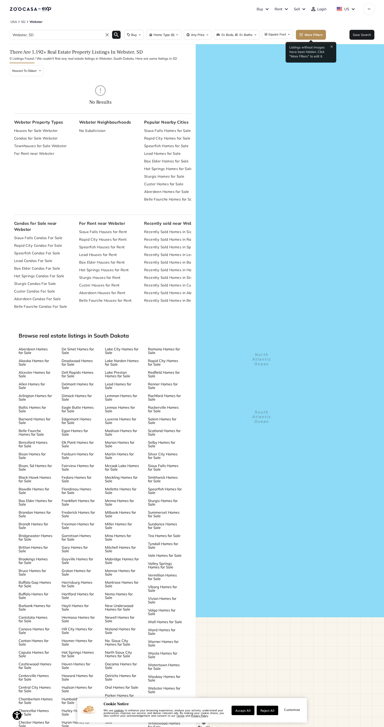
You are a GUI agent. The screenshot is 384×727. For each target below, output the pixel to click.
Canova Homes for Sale (34, 631)
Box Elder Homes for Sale (166, 161)
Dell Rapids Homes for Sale (77, 374)
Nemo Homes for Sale (119, 596)
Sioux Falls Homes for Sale (167, 130)
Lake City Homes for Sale (122, 351)
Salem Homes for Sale (162, 421)
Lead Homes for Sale (162, 153)
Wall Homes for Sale (165, 622)
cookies (119, 710)
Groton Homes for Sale (76, 572)
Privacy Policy (199, 716)
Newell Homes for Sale (120, 619)
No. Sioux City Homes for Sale (117, 642)
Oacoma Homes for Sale (121, 666)
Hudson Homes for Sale (77, 689)
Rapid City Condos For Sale (38, 245)
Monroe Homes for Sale (120, 572)
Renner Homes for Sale (163, 386)
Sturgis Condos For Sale (35, 283)
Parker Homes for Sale (119, 697)
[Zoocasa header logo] (30, 9)
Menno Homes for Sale (119, 502)
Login (321, 9)
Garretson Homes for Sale (76, 537)
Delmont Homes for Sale (78, 386)
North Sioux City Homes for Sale (118, 654)
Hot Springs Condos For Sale (39, 276)
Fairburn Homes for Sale (78, 456)
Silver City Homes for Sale (163, 456)
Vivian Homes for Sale (162, 600)
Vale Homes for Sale (165, 555)
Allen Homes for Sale (32, 386)
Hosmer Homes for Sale (77, 642)
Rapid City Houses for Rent (103, 239)
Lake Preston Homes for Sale (117, 374)
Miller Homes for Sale (118, 526)
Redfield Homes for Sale (164, 374)
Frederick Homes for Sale (78, 514)
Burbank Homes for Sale (35, 607)
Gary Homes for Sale (75, 549)
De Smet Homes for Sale (78, 351)
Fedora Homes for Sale (76, 479)
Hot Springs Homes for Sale (168, 168)
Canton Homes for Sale (34, 642)
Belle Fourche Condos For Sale (40, 306)
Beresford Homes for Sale (33, 444)
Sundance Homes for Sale (162, 526)
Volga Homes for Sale (162, 612)
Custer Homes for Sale (163, 184)
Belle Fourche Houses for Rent (105, 300)
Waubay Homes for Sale (164, 678)
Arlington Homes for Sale (35, 397)
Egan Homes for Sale (75, 432)
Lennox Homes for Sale (120, 409)
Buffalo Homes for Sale (33, 596)
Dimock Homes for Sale (77, 397)
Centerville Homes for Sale (34, 677)
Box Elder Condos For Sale (37, 268)
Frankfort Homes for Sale (78, 502)
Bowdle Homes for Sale (34, 491)
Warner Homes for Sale (163, 643)
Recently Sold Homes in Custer (171, 285)
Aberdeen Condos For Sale (37, 299)
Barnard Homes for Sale (34, 421)
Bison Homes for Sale (32, 456)
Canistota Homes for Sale (33, 619)
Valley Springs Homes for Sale (160, 565)
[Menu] (369, 9)
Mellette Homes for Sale (121, 491)
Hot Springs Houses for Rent (104, 270)
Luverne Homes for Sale (120, 421)
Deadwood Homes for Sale (77, 362)
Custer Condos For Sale (34, 291)
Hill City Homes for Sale (77, 631)
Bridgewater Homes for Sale (35, 537)
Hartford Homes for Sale (78, 596)
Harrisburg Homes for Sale (77, 584)
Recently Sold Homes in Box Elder (172, 262)
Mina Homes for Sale (118, 537)
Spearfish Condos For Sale (37, 253)
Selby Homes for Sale (161, 444)
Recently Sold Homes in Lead (169, 254)
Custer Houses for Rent (99, 285)
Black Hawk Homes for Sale (35, 479)
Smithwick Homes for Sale (163, 479)
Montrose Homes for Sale (122, 584)
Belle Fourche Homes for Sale (169, 199)
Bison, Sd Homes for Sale (35, 467)
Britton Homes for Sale (33, 549)
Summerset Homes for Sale (164, 514)
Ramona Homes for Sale (164, 351)
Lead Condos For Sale (33, 260)
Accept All (243, 710)
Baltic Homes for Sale (32, 409)
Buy (260, 9)
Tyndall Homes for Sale (163, 545)
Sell (297, 9)
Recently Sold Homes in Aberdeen (172, 292)
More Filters (314, 35)
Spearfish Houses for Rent (102, 247)
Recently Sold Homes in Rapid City (172, 239)
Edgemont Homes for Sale (76, 421)
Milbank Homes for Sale (120, 514)
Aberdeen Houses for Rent (102, 292)
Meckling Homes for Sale (121, 479)
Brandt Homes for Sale (33, 526)
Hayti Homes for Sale (75, 607)
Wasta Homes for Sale (162, 655)
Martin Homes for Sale (119, 456)
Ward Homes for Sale (162, 632)
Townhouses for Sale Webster (40, 146)
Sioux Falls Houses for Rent (103, 231)
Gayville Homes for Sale (77, 561)
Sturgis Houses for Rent (100, 277)
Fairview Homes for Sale (78, 467)
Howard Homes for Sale (77, 677)
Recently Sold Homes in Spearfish (172, 247)
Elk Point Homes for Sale (78, 444)
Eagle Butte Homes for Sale (78, 409)
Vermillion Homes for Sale (162, 577)
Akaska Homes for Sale (34, 362)
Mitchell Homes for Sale (120, 549)
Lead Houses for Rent (98, 254)
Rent (278, 9)
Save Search (362, 35)
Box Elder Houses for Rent (102, 262)
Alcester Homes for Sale (34, 374)
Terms (180, 716)
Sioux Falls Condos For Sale (38, 238)
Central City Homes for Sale (35, 689)
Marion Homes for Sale (120, 444)
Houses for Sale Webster (36, 130)
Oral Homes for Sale (121, 687)
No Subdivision (92, 130)
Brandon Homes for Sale (35, 514)
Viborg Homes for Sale (162, 589)
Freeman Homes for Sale (78, 526)
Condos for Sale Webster (36, 138)
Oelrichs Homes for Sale (120, 677)
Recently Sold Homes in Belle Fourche (172, 300)
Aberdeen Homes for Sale (166, 191)
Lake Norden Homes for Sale (122, 362)
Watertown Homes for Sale (164, 667)
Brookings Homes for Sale (33, 561)
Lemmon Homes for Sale (121, 397)
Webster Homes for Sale (164, 690)
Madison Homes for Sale (121, 432)
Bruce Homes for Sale (32, 572)
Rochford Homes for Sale (164, 397)
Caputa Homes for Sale (34, 654)
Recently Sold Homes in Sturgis (171, 277)
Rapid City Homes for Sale (167, 138)
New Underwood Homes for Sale (119, 607)
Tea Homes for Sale (164, 535)
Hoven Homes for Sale (76, 666)
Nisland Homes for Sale (120, 631)
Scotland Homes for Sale (164, 432)
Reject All (267, 710)
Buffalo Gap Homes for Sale (35, 584)
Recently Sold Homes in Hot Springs (172, 270)
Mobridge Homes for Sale (122, 561)
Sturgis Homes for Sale (164, 176)
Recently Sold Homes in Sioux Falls (172, 231)
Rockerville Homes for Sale (163, 409)
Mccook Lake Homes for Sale (122, 467)
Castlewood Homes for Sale (35, 666)
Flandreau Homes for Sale (76, 491)
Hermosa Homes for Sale (78, 619)
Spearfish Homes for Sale (166, 146)
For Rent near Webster (34, 153)
